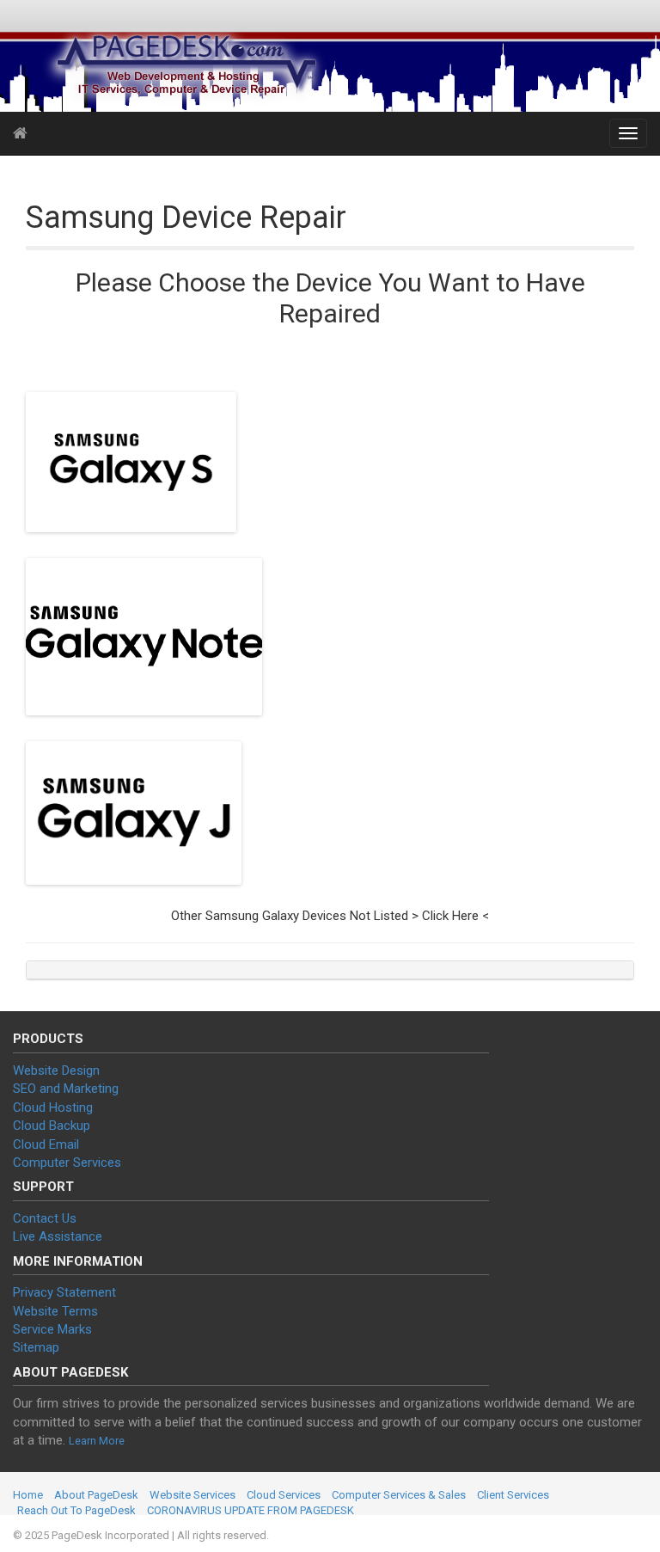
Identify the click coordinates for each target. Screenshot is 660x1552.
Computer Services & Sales (399, 1494)
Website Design (56, 1070)
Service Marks (52, 1329)
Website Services (192, 1494)
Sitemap (36, 1347)
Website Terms (55, 1311)
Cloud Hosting (53, 1107)
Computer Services (67, 1162)
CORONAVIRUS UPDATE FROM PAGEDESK (250, 1510)
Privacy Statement (64, 1292)
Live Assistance (57, 1236)
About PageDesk (96, 1494)
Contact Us (44, 1218)
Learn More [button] (97, 1440)
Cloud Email (46, 1144)
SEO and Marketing (66, 1088)
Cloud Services (284, 1494)
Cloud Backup (51, 1125)
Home (28, 1494)
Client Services (513, 1494)
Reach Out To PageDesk (76, 1510)
